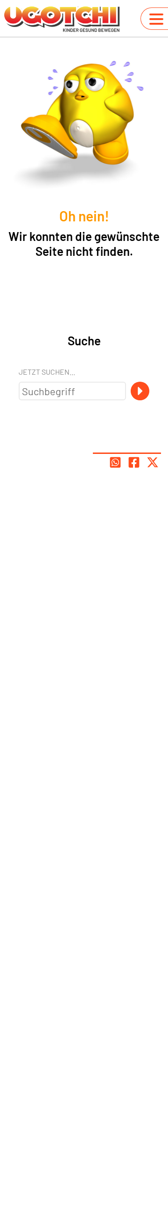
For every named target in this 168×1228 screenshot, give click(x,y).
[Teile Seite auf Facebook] (134, 462)
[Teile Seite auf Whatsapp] (115, 462)
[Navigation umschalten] (156, 19)
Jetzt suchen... (47, 371)
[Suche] (140, 391)
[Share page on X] (152, 462)
